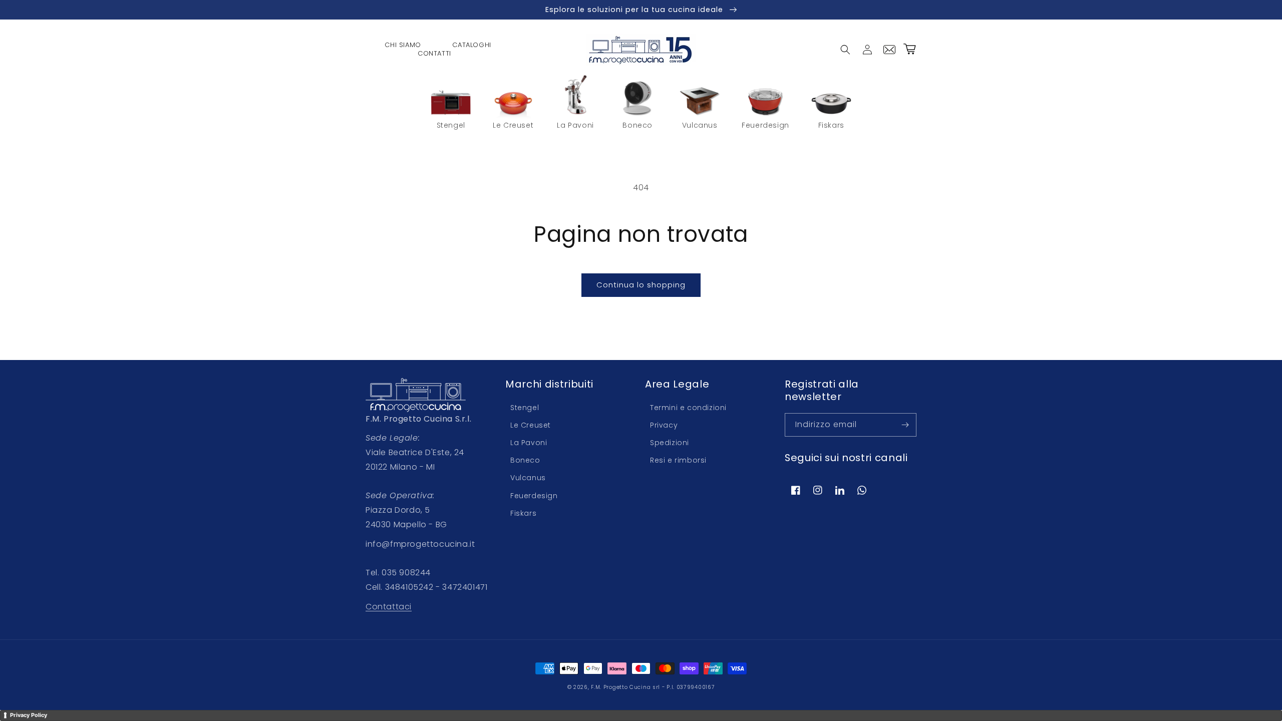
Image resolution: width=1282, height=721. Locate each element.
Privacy (664, 425)
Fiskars (523, 513)
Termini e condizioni (688, 408)
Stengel (524, 408)
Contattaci (389, 606)
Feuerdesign (534, 496)
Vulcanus (528, 478)
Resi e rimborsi (678, 460)
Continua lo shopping (641, 284)
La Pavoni (528, 443)
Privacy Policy (28, 714)
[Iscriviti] (905, 425)
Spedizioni (669, 443)
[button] (845, 50)
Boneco (525, 460)
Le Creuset (530, 425)
